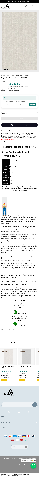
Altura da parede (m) (21, 101)
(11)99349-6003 (21, 325)
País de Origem (4, 110)
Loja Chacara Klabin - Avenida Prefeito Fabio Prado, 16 (19, 1)
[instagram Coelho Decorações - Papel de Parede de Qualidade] (9, 412)
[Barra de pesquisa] (26, 6)
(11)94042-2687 (22, 314)
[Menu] (36, 6)
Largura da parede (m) (8, 101)
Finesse (12, 75)
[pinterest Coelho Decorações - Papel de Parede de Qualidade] (29, 412)
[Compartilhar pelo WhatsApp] (2, 329)
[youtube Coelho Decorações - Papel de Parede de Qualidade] (19, 412)
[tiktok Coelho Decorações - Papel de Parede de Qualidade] (24, 412)
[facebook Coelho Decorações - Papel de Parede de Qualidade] (14, 412)
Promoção (7, 75)
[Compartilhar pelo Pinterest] (14, 329)
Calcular (32, 104)
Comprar (4, 380)
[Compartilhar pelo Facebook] (6, 329)
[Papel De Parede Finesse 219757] (26, 356)
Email (19, 307)
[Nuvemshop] (19, 464)
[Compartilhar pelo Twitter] (10, 329)
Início (2, 75)
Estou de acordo (9, 142)
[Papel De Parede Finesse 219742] (8, 356)
